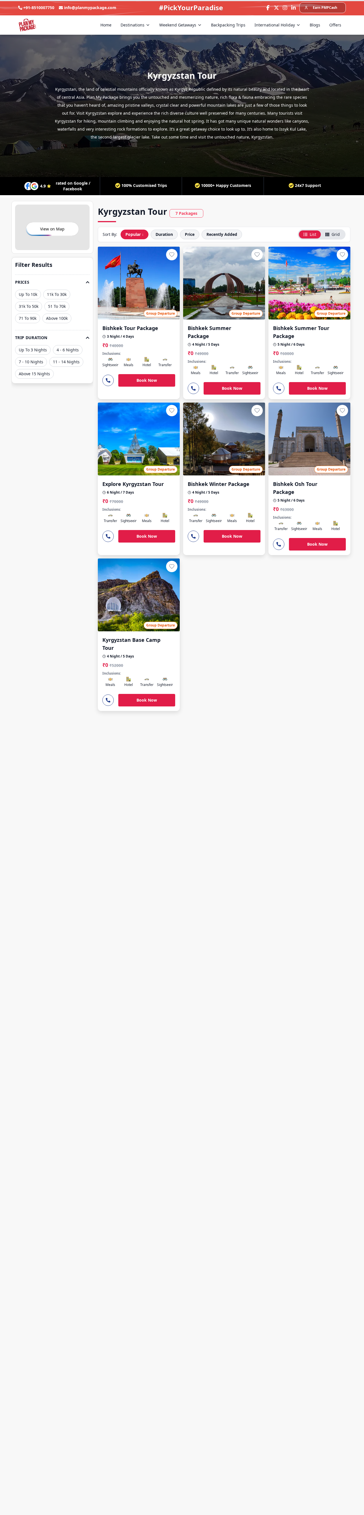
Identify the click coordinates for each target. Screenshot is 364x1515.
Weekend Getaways (177, 25)
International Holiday (275, 25)
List (313, 234)
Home (105, 25)
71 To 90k (27, 318)
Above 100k (57, 318)
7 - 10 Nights (31, 361)
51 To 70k (57, 306)
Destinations (132, 25)
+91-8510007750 (38, 7)
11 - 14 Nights (66, 361)
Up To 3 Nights (33, 350)
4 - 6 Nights (68, 350)
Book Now (146, 380)
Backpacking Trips (228, 25)
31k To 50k (28, 306)
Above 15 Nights (34, 373)
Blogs (315, 25)
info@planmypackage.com (90, 7)
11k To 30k (57, 294)
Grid (336, 234)
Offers (335, 25)
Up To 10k (28, 294)
